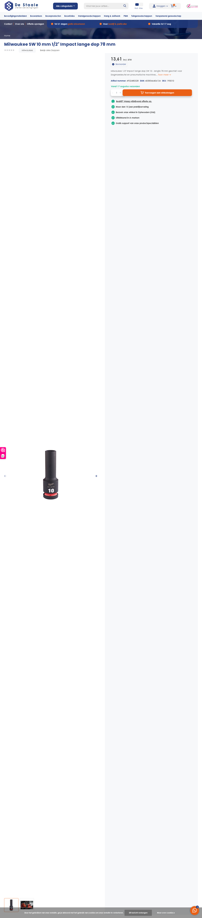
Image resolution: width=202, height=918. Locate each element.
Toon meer (163, 74)
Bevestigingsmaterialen (15, 16)
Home (7, 35)
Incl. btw (139, 8)
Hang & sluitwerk (112, 16)
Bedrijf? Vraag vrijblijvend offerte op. (134, 101)
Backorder (120, 64)
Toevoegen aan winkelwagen (159, 92)
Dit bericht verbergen (138, 913)
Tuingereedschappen (141, 16)
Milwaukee (27, 50)
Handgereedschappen (89, 16)
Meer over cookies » (166, 913)
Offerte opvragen (35, 24)
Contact (8, 24)
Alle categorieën (64, 6)
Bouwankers (36, 16)
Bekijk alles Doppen (50, 50)
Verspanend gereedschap (168, 16)
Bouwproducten (53, 16)
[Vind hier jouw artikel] (125, 6)
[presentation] (5, 476)
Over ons (19, 24)
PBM (126, 16)
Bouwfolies (69, 16)
